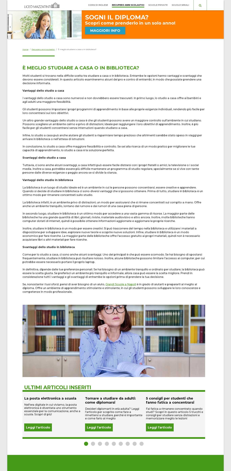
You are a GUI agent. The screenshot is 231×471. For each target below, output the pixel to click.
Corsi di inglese (98, 5)
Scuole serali (180, 5)
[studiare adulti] (114, 413)
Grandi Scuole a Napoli (121, 284)
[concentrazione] (174, 413)
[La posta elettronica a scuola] (53, 413)
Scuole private (158, 5)
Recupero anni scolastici (128, 5)
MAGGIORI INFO (105, 30)
